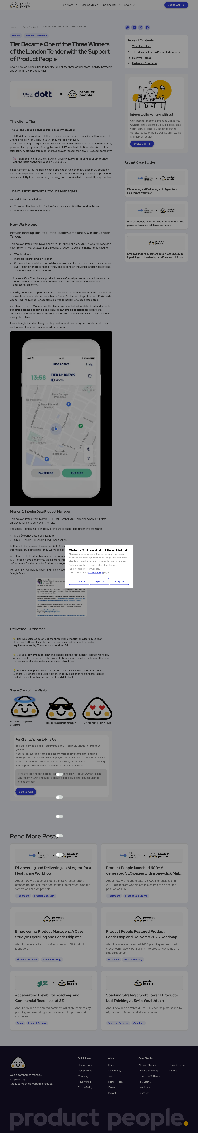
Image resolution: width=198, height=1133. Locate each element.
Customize (79, 581)
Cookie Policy (95, 572)
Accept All (119, 581)
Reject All (99, 581)
